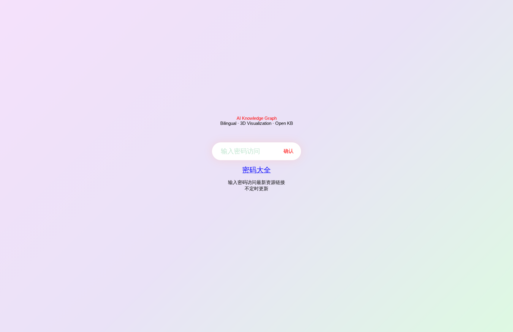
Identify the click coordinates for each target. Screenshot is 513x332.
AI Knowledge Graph (257, 118)
